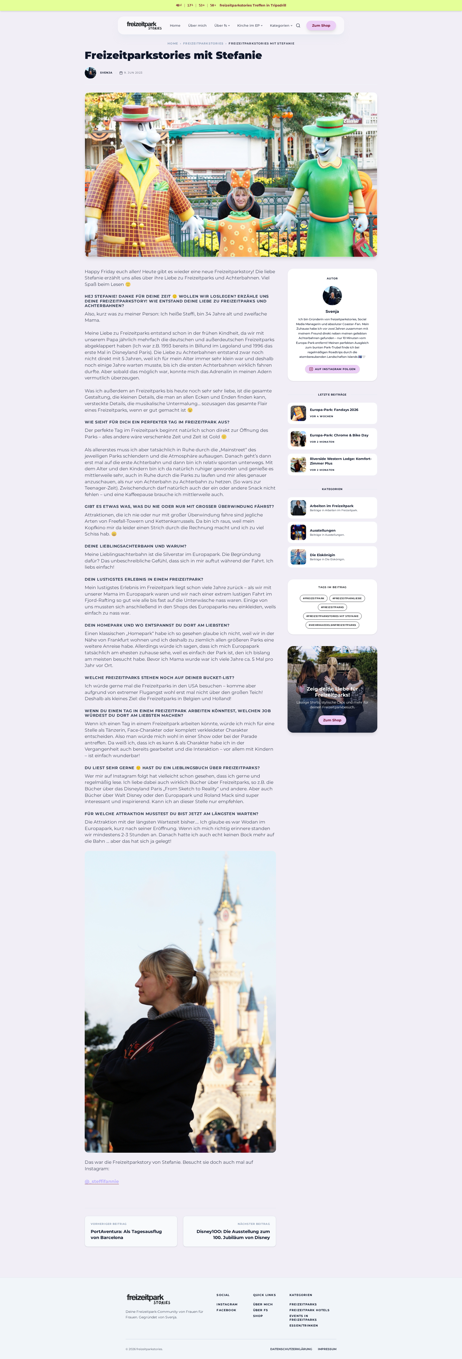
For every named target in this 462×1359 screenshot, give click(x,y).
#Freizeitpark (313, 598)
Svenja (106, 72)
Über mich (197, 25)
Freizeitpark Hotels (309, 1310)
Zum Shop (321, 25)
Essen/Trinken (303, 1325)
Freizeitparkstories (203, 43)
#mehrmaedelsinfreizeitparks (332, 625)
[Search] (298, 25)
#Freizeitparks (332, 607)
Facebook (226, 1310)
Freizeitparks (303, 1304)
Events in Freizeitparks (303, 1317)
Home (175, 25)
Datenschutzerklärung (291, 1349)
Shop (258, 1316)
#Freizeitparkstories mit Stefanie (332, 616)
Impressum (327, 1349)
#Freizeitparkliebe (347, 598)
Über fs (260, 1310)
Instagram (227, 1304)
